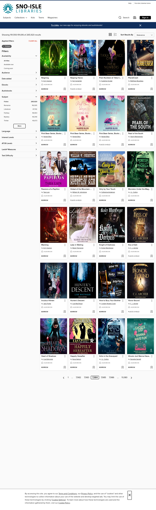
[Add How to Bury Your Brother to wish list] (122, 311)
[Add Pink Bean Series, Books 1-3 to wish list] (122, 144)
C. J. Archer (134, 248)
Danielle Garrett (135, 359)
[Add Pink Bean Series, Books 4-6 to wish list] (93, 144)
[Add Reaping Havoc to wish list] (93, 89)
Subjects (7, 17)
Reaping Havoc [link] (76, 78)
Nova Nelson (76, 359)
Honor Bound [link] (134, 301)
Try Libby (55, 25)
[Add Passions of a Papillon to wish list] (64, 200)
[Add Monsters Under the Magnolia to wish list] (151, 200)
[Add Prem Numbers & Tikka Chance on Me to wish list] (122, 89)
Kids (33, 17)
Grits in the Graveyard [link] (108, 356)
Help (129, 3)
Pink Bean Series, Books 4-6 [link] (81, 134)
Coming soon (8, 68)
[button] (123, 18)
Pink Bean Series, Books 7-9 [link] (52, 134)
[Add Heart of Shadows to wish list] (64, 367)
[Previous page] (63, 377)
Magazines (53, 17)
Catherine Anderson (108, 192)
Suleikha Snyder (106, 81)
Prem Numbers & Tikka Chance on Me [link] (110, 78)
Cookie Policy (64, 503)
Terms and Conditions (67, 493)
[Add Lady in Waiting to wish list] (93, 256)
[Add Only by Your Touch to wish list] (122, 200)
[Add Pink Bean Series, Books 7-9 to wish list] (64, 144)
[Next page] (131, 377)
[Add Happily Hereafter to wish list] (93, 367)
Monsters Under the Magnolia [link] (139, 189)
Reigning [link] (45, 78)
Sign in (145, 17)
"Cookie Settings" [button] (58, 500)
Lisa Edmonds (48, 359)
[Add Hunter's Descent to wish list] (93, 311)
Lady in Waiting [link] (76, 245)
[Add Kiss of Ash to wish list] (151, 256)
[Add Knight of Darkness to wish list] (122, 256)
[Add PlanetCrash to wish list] (151, 89)
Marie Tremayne (77, 248)
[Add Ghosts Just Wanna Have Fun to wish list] (151, 367)
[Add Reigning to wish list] (64, 89)
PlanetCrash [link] (133, 78)
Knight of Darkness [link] (107, 245)
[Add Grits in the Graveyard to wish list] (122, 367)
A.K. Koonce (47, 81)
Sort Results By (127, 35)
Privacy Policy (87, 493)
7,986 (111, 377)
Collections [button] (20, 17)
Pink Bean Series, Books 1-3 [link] (110, 134)
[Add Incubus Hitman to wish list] (64, 311)
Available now (9, 65)
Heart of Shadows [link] (48, 356)
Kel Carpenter (77, 81)
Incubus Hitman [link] (47, 301)
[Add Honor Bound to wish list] (151, 311)
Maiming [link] (45, 245)
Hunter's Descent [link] (77, 301)
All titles (6, 61)
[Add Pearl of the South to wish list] (151, 144)
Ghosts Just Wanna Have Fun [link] (139, 356)
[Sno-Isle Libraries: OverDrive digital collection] (22, 8)
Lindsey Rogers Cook (108, 304)
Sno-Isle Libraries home (143, 3)
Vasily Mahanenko (136, 137)
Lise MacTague (77, 304)
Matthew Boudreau (136, 81)
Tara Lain (46, 192)
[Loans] (134, 18)
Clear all (33, 41)
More (19, 126)
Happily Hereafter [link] (77, 356)
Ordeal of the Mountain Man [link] (81, 189)
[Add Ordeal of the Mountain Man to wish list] (93, 200)
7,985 (103, 377)
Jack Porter (47, 304)
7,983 (86, 377)
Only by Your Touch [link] (107, 189)
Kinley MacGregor (107, 248)
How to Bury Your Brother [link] (110, 301)
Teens (41, 17)
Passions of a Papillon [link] (50, 189)
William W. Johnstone (79, 192)
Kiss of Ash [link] (132, 245)
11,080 (124, 377)
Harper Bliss (47, 137)
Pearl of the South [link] (135, 134)
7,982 (78, 377)
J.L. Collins (134, 192)
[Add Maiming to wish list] (64, 256)
